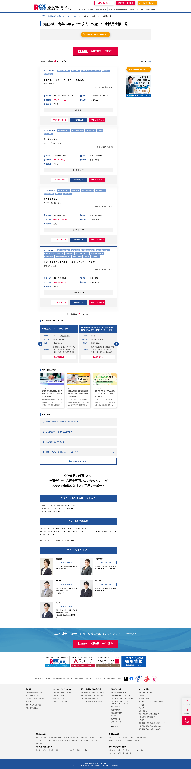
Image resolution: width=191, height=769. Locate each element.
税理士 (132, 737)
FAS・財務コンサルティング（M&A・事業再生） (63, 740)
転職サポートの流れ (59, 696)
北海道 (86, 750)
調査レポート (114, 726)
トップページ (39, 678)
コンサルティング (41, 740)
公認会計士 (112, 737)
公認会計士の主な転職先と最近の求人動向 (93, 693)
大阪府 (44, 750)
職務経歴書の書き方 (116, 713)
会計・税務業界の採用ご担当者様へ (62, 678)
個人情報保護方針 (109, 678)
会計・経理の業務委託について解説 (91, 702)
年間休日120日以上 (114, 750)
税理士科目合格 (141, 737)
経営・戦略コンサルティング (89, 740)
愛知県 (51, 750)
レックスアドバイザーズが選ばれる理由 (64, 693)
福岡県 (58, 750)
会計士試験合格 (122, 737)
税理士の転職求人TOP (32, 696)
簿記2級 (137, 740)
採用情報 (141, 705)
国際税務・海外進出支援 (71, 737)
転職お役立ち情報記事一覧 (118, 693)
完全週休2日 (126, 750)
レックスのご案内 (144, 689)
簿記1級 (129, 740)
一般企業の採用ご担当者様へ (83, 678)
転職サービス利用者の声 (60, 702)
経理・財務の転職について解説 (90, 699)
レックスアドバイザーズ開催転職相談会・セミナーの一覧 (119, 703)
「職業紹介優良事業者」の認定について (151, 726)
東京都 (38, 750)
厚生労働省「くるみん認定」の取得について (152, 729)
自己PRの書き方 (115, 719)
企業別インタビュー (116, 707)
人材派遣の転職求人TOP (33, 708)
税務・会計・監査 (41, 737)
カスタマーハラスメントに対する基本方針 (151, 702)
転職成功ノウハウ (116, 689)
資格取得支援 (127, 753)
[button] (40, 344)
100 (149, 62)
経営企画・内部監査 (96, 737)
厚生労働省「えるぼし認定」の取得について (152, 723)
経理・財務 (84, 737)
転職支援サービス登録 (145, 693)
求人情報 (28, 689)
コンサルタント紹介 (59, 699)
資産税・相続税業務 (55, 737)
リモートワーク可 (138, 750)
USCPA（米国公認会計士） (117, 740)
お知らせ (119, 678)
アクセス (141, 708)
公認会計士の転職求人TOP (34, 693)
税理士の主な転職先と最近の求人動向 (92, 696)
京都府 (79, 750)
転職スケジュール (116, 722)
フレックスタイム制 (115, 753)
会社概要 (47, 678)
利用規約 (141, 720)
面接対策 (113, 716)
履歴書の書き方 (115, 710)
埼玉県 (72, 750)
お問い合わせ (98, 678)
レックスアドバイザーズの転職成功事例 (122, 699)
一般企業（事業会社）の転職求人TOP (37, 699)
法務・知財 (39, 744)
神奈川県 (65, 750)
